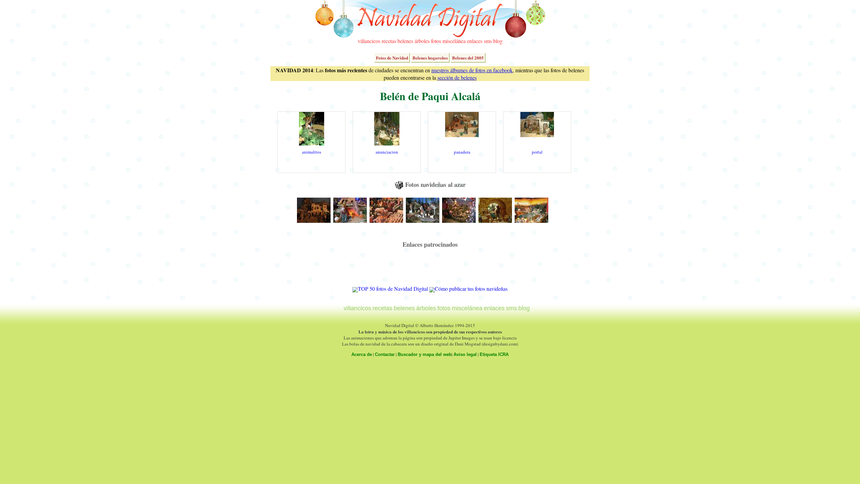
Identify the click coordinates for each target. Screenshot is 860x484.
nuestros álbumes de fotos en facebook (472, 70)
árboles (422, 40)
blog (498, 40)
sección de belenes (457, 77)
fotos (436, 40)
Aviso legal (465, 354)
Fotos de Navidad (392, 57)
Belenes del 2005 (468, 57)
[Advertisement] (430, 270)
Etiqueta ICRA (494, 354)
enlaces (474, 40)
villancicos (369, 40)
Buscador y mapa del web (425, 354)
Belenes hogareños (430, 57)
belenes (405, 40)
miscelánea (454, 40)
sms (488, 40)
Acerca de (361, 354)
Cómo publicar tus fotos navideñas (471, 288)
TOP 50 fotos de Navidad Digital (393, 288)
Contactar (385, 354)
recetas (389, 40)
